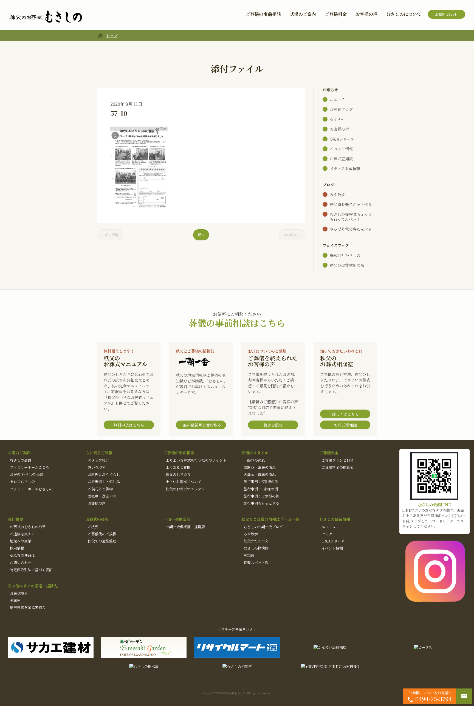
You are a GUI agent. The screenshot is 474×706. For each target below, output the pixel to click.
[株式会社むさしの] (46, 17)
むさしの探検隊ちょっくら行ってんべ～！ (351, 216)
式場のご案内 (303, 14)
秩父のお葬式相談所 (347, 265)
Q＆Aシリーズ (342, 139)
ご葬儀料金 (336, 14)
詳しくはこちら (345, 414)
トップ (111, 35)
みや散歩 (337, 194)
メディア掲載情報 (345, 168)
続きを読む (273, 425)
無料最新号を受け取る (202, 425)
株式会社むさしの (345, 255)
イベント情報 (341, 149)
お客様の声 (366, 14)
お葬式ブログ (341, 109)
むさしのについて (403, 14)
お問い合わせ (446, 14)
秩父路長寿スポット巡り (351, 204)
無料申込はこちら (129, 425)
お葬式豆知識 (341, 158)
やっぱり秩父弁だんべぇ (351, 229)
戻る (201, 234)
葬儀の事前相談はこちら (237, 322)
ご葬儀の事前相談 (263, 14)
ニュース (337, 99)
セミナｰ (336, 119)
